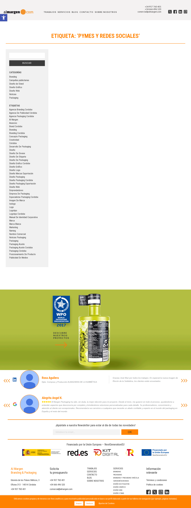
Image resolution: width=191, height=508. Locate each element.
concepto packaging (18, 136)
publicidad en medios (18, 257)
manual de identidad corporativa (23, 217)
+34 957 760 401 (153, 6)
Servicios (64, 12)
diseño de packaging (18, 160)
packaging (13, 240)
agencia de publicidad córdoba (23, 113)
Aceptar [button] (79, 503)
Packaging (13, 97)
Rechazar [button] (89, 503)
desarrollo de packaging (20, 146)
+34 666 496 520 (153, 9)
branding (13, 129)
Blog (75, 12)
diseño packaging (17, 177)
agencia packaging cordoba (21, 116)
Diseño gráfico (119, 487)
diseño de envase (17, 153)
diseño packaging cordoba (21, 180)
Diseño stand (118, 493)
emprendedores (16, 190)
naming (12, 230)
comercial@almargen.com (149, 11)
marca (12, 220)
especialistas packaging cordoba (23, 197)
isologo (12, 203)
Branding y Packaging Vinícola (126, 478)
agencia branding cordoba (20, 109)
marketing (13, 227)
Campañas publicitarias (19, 80)
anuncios (13, 123)
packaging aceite (17, 244)
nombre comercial (17, 234)
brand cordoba (15, 126)
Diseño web (117, 490)
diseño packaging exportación (22, 183)
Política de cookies (154, 484)
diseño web (14, 187)
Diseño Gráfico (15, 87)
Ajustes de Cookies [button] (107, 503)
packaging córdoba (17, 251)
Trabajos (50, 12)
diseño (12, 150)
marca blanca (15, 224)
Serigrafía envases (121, 481)
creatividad (14, 140)
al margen (13, 119)
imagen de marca (17, 200)
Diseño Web (14, 90)
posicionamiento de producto (22, 254)
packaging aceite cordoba (21, 247)
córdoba (13, 143)
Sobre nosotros (106, 12)
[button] (3, 17)
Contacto (86, 12)
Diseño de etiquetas (121, 484)
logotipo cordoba (17, 214)
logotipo (13, 210)
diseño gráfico (15, 166)
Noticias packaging (17, 237)
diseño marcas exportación (21, 173)
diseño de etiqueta (17, 156)
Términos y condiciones (156, 480)
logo (11, 207)
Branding (13, 76)
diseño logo (14, 170)
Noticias (12, 94)
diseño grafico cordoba (19, 163)
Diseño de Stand (16, 83)
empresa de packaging (19, 193)
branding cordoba (17, 133)
